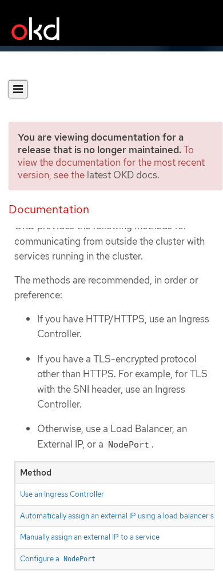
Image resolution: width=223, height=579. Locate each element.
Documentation (49, 209)
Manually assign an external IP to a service (90, 537)
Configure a (57, 559)
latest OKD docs (122, 175)
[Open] (18, 89)
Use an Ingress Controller (62, 494)
